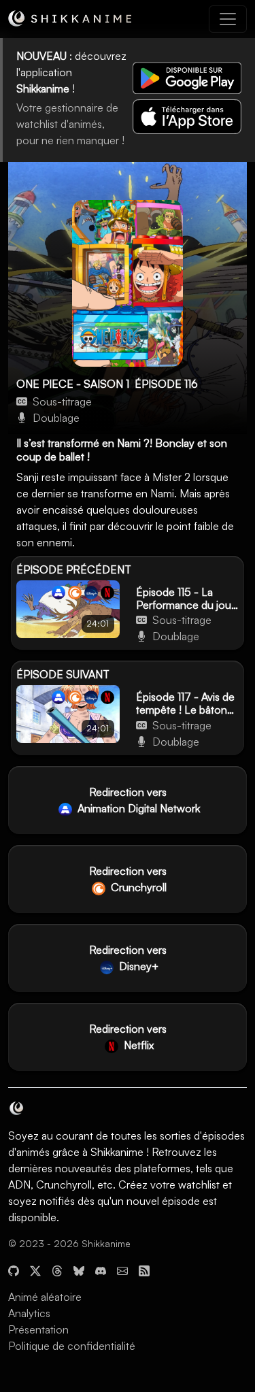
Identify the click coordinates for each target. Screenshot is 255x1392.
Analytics (29, 1313)
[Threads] (57, 1269)
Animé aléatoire (45, 1297)
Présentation (38, 1329)
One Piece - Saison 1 (72, 384)
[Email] (122, 1269)
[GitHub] (13, 1269)
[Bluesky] (78, 1269)
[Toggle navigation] (228, 19)
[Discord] (100, 1269)
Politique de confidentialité (71, 1346)
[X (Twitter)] (35, 1269)
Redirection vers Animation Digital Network (137, 800)
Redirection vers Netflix (128, 1037)
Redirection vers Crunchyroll (128, 879)
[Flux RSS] (144, 1269)
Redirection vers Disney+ (128, 958)
